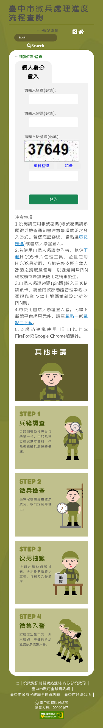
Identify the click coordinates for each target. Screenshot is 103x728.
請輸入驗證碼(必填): (42, 137)
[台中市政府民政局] (75, 32)
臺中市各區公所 (77, 695)
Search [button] (37, 45)
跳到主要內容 (24, 31)
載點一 (72, 316)
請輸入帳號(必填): (40, 90)
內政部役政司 (74, 683)
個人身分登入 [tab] (33, 72)
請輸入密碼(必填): (40, 113)
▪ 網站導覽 (49, 31)
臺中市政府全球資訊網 (51, 689)
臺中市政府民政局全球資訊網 (35, 695)
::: (38, 31)
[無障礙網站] (52, 714)
